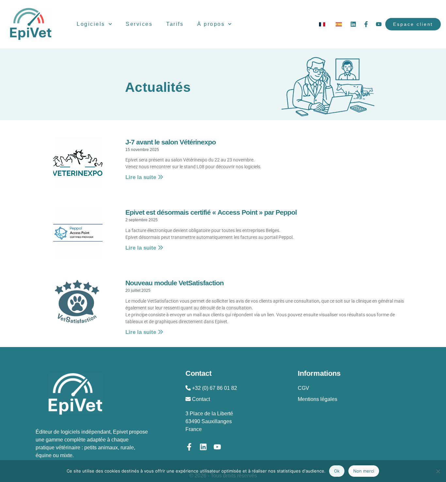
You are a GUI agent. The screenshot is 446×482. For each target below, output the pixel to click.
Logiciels (91, 24)
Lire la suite (141, 177)
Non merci (363, 471)
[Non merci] (438, 471)
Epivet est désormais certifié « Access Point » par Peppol (211, 212)
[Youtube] (379, 24)
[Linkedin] (353, 24)
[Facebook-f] (366, 24)
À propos (211, 24)
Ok (337, 471)
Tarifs (174, 24)
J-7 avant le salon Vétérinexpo (170, 142)
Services (139, 24)
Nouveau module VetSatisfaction (174, 283)
